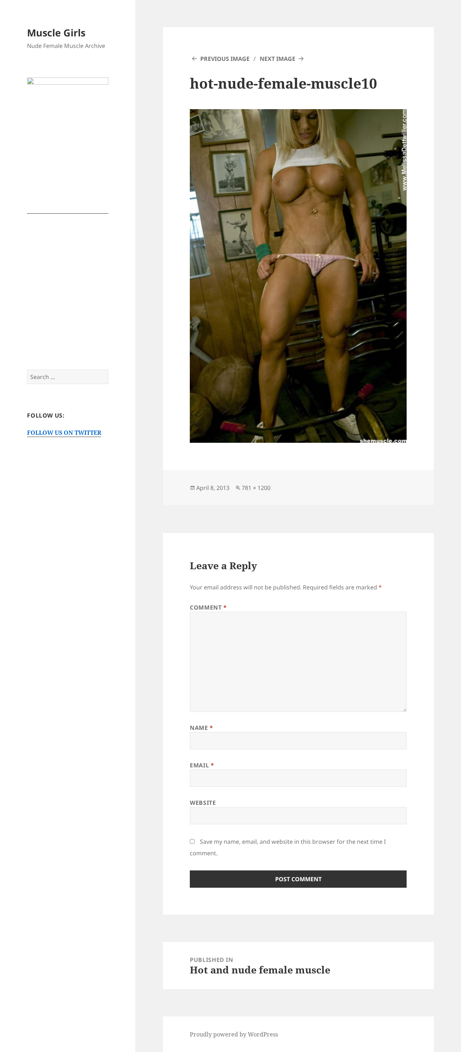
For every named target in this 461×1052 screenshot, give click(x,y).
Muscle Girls (56, 32)
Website (203, 803)
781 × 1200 (256, 488)
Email (202, 765)
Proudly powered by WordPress (234, 1034)
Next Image (277, 59)
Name (201, 728)
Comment (208, 607)
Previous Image (225, 59)
